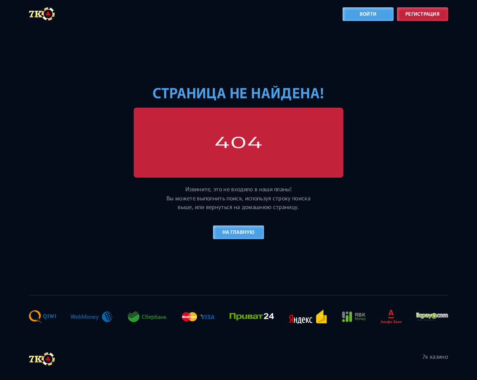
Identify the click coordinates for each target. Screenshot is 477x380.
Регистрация (422, 13)
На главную (238, 231)
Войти (368, 13)
